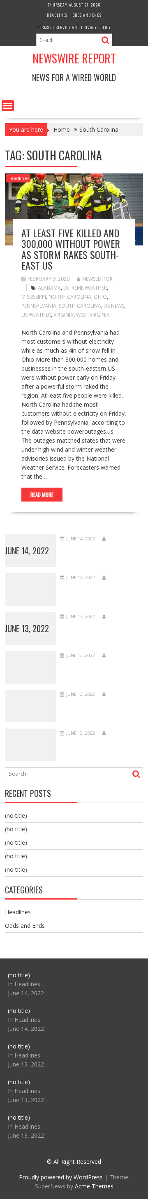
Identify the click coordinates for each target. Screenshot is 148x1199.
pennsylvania (38, 305)
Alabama (49, 287)
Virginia (63, 314)
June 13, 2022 (27, 628)
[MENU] (8, 105)
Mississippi (33, 296)
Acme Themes (94, 1186)
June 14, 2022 (27, 550)
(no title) (16, 815)
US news (114, 305)
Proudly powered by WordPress (61, 1177)
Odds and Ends (87, 15)
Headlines (57, 15)
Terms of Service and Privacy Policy (74, 27)
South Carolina (80, 305)
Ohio (100, 296)
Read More (41, 494)
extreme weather (85, 287)
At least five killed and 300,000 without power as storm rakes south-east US (70, 248)
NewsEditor (97, 278)
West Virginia (93, 314)
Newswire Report (74, 58)
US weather (36, 314)
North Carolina (70, 296)
